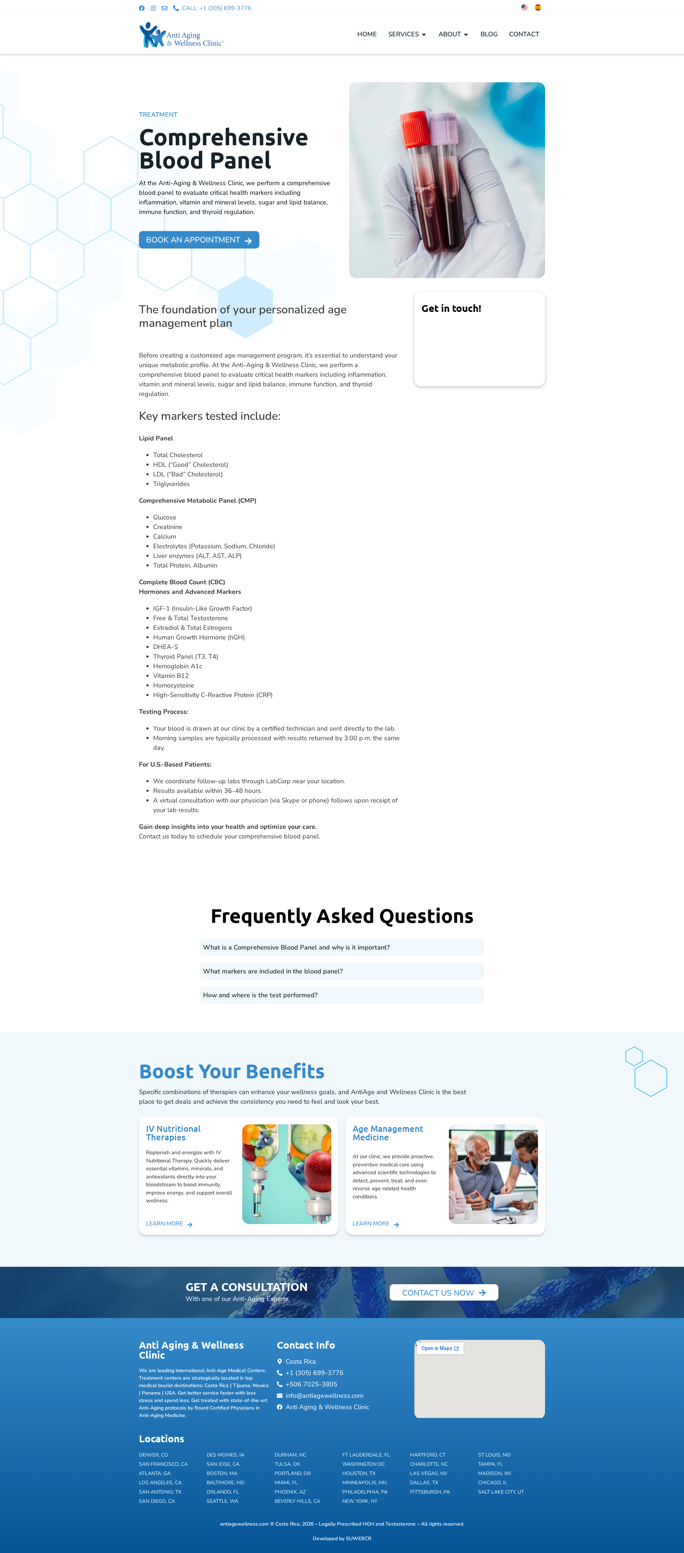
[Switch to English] (524, 7)
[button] (342, 947)
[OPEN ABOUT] (466, 34)
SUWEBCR (358, 1538)
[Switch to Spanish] (538, 7)
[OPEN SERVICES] (424, 34)
